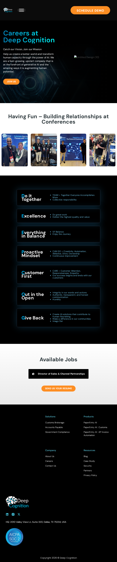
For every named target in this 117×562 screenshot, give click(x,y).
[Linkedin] (7, 514)
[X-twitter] (19, 514)
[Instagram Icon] (13, 514)
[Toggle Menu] (21, 10)
